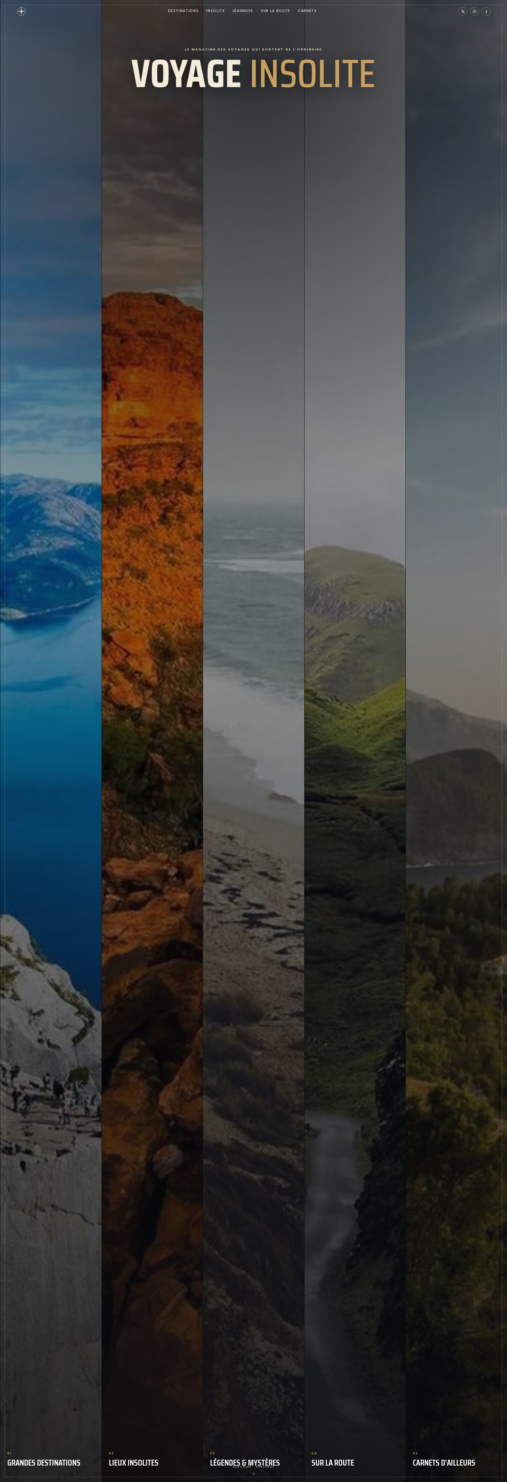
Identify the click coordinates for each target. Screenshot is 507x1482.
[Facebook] (486, 11)
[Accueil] (21, 11)
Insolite (215, 11)
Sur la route (275, 11)
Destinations (183, 11)
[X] (462, 11)
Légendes (243, 11)
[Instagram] (474, 11)
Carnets (307, 11)
